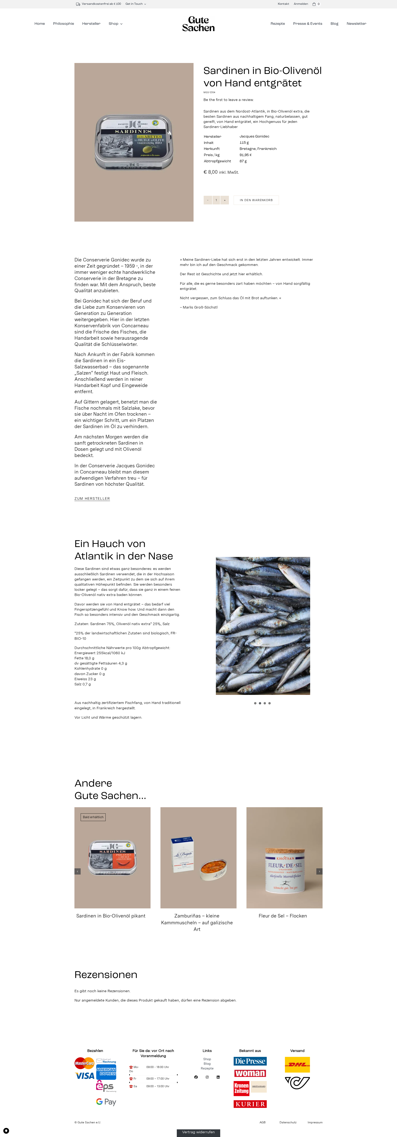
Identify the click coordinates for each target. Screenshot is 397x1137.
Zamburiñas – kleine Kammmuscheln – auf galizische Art (197, 922)
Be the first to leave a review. (228, 100)
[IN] (207, 1077)
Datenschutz (288, 1122)
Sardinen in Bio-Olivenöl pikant (110, 916)
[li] (218, 1077)
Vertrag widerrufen (198, 1132)
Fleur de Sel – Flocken (283, 916)
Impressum (315, 1122)
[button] (77, 871)
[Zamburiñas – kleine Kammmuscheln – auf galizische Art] (198, 857)
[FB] (196, 1077)
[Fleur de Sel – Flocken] (284, 857)
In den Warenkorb (256, 200)
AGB (262, 1122)
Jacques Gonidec (254, 137)
